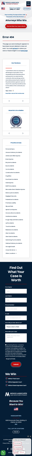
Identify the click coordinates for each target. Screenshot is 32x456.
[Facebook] (7, 449)
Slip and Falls (9, 206)
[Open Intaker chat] (14, 455)
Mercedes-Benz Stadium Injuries (15, 189)
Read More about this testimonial (15, 93)
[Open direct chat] (28, 436)
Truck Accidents (10, 226)
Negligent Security (11, 196)
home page (24, 51)
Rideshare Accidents (12, 230)
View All (16, 432)
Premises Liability (11, 203)
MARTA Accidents (11, 186)
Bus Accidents (10, 166)
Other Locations (10, 253)
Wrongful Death (10, 246)
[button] (9, 101)
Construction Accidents (12, 172)
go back (15, 48)
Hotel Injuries (9, 182)
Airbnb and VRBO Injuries (13, 155)
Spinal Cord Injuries (11, 209)
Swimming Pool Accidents (13, 240)
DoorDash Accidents (12, 179)
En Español (27, 8)
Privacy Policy (21, 356)
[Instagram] (12, 449)
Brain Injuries (9, 159)
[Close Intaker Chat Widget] (30, 436)
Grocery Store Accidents (13, 213)
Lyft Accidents (10, 223)
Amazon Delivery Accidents (14, 152)
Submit (16, 364)
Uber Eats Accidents (11, 236)
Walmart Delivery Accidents (14, 243)
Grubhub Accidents (11, 216)
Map (16, 424)
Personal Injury (10, 149)
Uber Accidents (10, 233)
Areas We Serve (10, 250)
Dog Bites (8, 176)
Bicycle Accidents (11, 162)
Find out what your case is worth (16, 26)
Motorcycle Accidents (12, 193)
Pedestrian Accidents (12, 199)
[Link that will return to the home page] (16, 394)
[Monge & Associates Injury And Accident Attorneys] (10, 3)
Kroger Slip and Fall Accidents (14, 219)
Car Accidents (10, 169)
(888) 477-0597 (15, 9)
